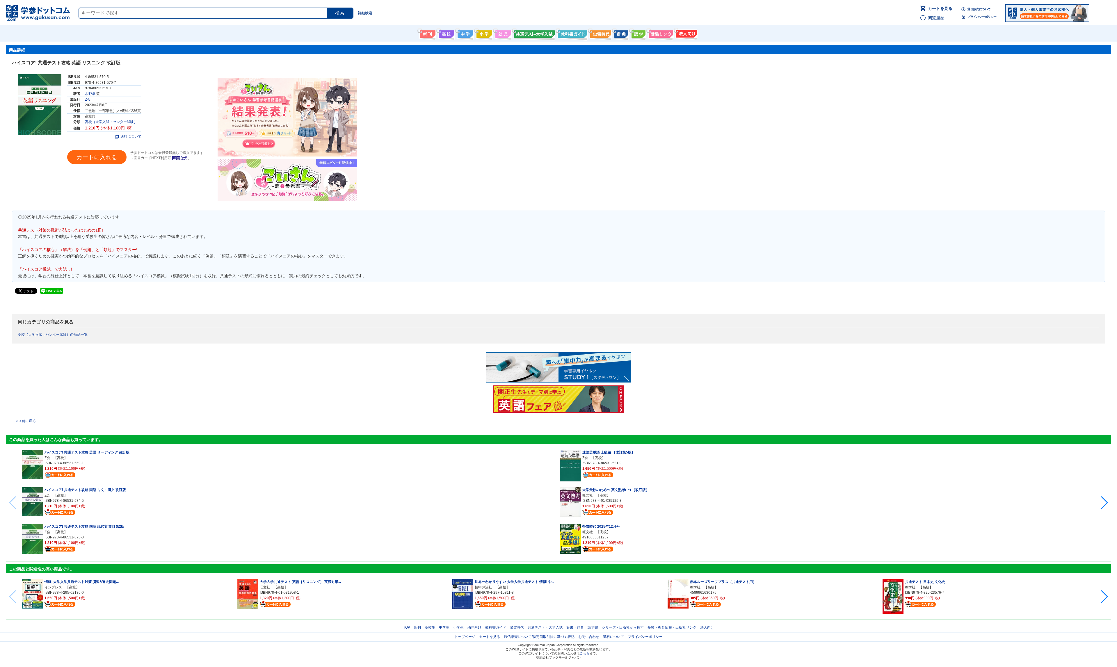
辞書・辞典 (575, 627)
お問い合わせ (588, 637)
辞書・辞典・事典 (620, 33)
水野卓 (90, 94)
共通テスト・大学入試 (534, 33)
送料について (130, 136)
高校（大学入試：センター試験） (111, 122)
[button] (1104, 502)
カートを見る (940, 8)
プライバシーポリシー (982, 16)
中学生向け (464, 33)
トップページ (464, 637)
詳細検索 (365, 13)
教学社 (695, 587)
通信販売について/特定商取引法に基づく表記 (539, 637)
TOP (406, 627)
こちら (584, 653)
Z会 (87, 99)
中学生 (444, 627)
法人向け (686, 33)
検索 (339, 12)
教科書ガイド (572, 33)
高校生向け (445, 33)
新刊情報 (426, 33)
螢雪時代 (600, 33)
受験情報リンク (660, 33)
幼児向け (502, 33)
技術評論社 (483, 587)
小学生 (458, 627)
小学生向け (483, 33)
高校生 (430, 627)
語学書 (637, 33)
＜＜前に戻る (25, 421)
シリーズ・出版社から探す (623, 627)
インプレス (53, 587)
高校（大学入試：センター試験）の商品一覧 (53, 334)
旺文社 (587, 495)
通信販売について (979, 9)
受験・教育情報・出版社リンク (672, 627)
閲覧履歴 (936, 17)
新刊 (417, 627)
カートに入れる (97, 157)
